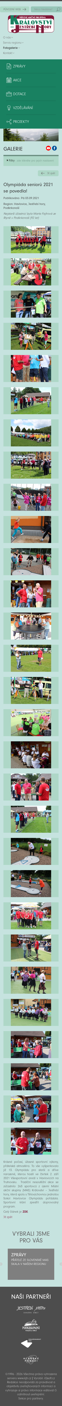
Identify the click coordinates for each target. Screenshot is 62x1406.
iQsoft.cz (49, 1378)
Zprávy (19, 66)
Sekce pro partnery (30, 1398)
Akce (17, 80)
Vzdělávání (23, 108)
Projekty (21, 121)
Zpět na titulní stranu (31, 24)
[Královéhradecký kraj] (31, 1341)
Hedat (58, 9)
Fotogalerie (10, 48)
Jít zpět (51, 173)
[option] (31, 1264)
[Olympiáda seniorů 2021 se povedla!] (31, 239)
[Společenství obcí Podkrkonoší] (31, 1324)
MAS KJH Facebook (54, 148)
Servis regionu (12, 42)
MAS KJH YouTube (48, 148)
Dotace (19, 94)
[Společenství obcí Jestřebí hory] (31, 1307)
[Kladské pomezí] (31, 1358)
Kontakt (7, 53)
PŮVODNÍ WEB (12, 9)
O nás (7, 37)
